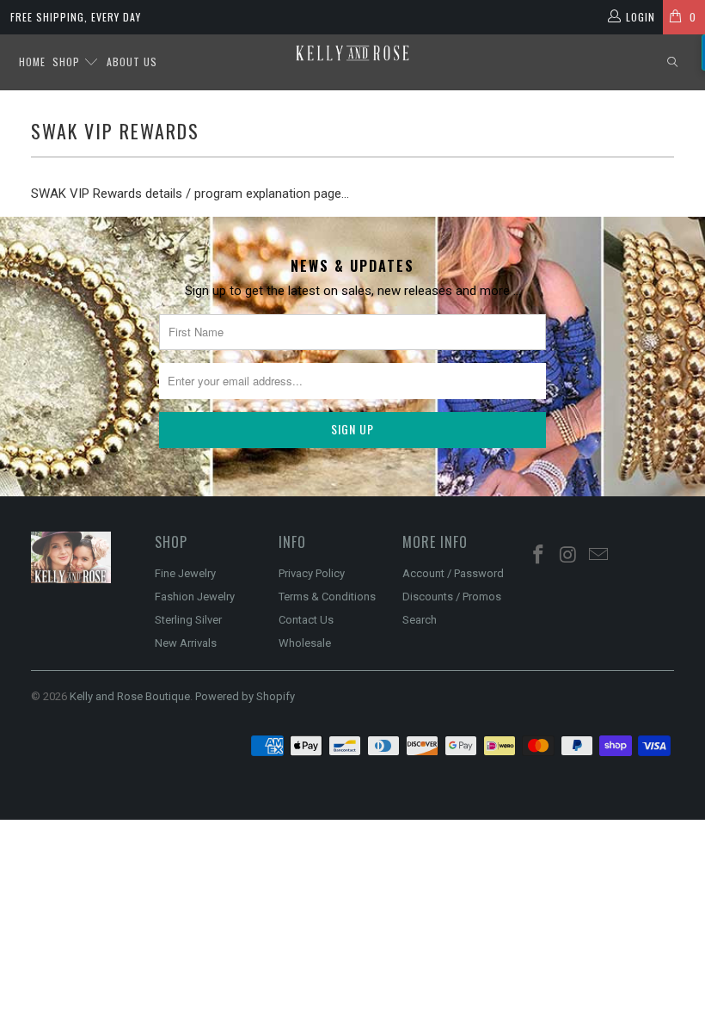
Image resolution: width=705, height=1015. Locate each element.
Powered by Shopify (245, 696)
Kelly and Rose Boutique (130, 696)
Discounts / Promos (451, 596)
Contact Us (306, 619)
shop (67, 61)
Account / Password (453, 573)
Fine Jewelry (185, 573)
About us (132, 61)
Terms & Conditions (327, 596)
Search (419, 619)
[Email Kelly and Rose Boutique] (598, 555)
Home (32, 61)
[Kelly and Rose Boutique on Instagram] (569, 555)
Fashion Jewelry (195, 596)
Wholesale (305, 643)
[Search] (672, 62)
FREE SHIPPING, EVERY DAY (75, 16)
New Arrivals (186, 643)
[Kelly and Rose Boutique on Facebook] (539, 555)
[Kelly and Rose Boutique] (352, 52)
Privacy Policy (312, 573)
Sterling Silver (188, 619)
